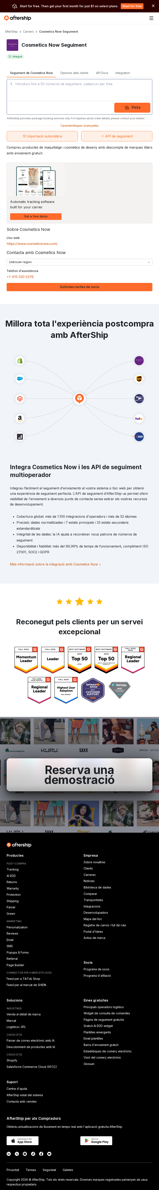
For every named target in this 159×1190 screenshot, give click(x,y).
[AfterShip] (18, 18)
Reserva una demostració (79, 775)
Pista (136, 107)
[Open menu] (151, 18)
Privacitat (13, 1170)
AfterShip (11, 31)
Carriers (28, 31)
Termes (31, 1170)
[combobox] (79, 262)
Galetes (68, 1170)
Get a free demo (36, 216)
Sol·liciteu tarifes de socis (79, 287)
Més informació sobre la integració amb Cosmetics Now (55, 564)
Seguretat (49, 1170)
